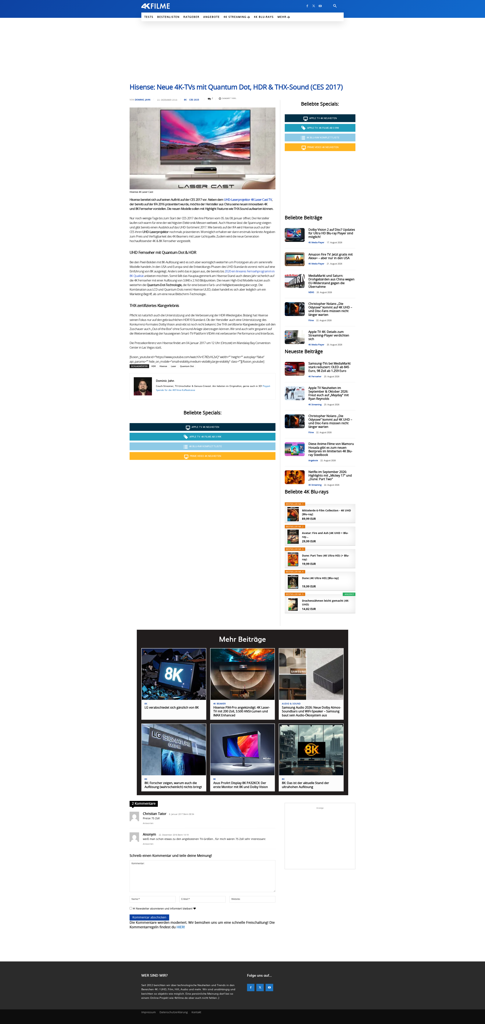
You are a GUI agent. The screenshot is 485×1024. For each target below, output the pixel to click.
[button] (335, 6)
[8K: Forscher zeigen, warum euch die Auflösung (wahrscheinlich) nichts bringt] (174, 749)
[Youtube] (320, 6)
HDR (153, 366)
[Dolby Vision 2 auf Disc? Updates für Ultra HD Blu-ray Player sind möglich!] (294, 235)
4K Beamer (219, 704)
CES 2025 (194, 100)
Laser (173, 366)
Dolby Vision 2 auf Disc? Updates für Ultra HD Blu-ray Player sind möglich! (331, 233)
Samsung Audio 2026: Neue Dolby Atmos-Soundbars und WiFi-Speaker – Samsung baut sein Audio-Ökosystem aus (311, 711)
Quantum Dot (187, 366)
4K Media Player (316, 242)
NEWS (311, 292)
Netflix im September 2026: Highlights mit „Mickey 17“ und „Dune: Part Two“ (330, 475)
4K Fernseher (315, 377)
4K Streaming (315, 405)
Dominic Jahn (142, 100)
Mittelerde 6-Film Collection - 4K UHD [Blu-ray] (326, 512)
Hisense (163, 366)
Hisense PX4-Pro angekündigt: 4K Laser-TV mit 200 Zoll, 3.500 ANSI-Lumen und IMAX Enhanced (241, 711)
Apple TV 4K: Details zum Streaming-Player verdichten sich (328, 335)
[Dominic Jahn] (143, 386)
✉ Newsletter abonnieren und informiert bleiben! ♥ (164, 908)
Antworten (148, 823)
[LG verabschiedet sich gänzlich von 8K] (174, 674)
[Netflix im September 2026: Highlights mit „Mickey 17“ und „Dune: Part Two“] (294, 477)
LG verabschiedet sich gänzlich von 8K (172, 707)
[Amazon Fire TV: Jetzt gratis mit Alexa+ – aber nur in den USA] (294, 259)
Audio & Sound (291, 704)
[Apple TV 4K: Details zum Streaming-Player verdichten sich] (294, 337)
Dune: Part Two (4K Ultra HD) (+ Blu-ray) (325, 557)
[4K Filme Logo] (161, 6)
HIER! (181, 927)
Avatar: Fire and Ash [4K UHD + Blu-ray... (325, 535)
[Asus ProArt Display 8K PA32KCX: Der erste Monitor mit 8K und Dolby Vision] (242, 749)
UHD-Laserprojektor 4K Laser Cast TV (248, 199)
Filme (311, 320)
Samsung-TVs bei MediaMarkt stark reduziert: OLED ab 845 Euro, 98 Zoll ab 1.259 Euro (329, 367)
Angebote (313, 460)
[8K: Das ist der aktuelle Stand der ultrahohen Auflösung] (311, 749)
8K (185, 100)
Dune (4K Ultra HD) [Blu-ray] (320, 578)
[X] (313, 6)
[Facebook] (307, 6)
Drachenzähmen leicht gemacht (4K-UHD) (325, 602)
